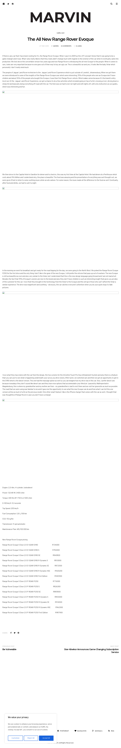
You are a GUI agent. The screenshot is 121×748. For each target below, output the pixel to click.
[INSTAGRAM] (12, 4)
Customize (15, 738)
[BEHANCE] (3, 4)
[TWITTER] (8, 4)
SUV (62, 33)
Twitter (14, 633)
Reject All (31, 738)
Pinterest (18, 633)
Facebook (11, 633)
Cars (59, 33)
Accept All (46, 738)
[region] (31, 728)
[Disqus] (60, 683)
